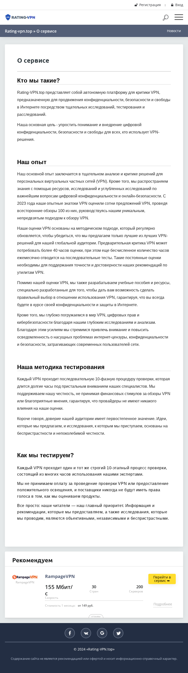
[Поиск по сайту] (168, 17)
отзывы (96, 616)
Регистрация (150, 4)
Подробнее (162, 604)
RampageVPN (60, 576)
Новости (174, 30)
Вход (179, 4)
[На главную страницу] (20, 17)
